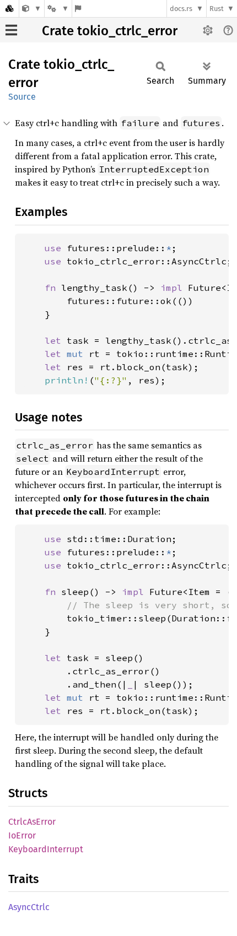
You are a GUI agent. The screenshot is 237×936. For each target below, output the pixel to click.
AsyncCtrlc (29, 907)
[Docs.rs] (9, 8)
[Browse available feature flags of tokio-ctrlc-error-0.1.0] (78, 8)
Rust (216, 8)
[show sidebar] (11, 30)
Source (22, 96)
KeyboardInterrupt (45, 849)
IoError (22, 835)
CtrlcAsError (32, 821)
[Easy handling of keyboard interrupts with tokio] (31, 8)
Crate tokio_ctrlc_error (109, 31)
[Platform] (58, 8)
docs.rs (181, 8)
